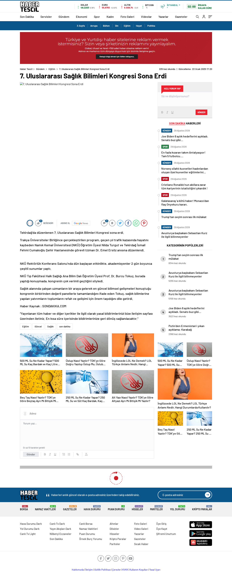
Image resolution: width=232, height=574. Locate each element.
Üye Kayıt (161, 528)
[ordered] (63, 454)
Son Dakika (27, 16)
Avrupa (94, 25)
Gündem (64, 16)
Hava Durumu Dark (31, 523)
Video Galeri (141, 528)
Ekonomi (81, 16)
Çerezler (116, 569)
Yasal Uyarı (154, 569)
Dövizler (114, 528)
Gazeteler (181, 16)
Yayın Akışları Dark (60, 528)
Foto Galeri (127, 16)
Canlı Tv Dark (57, 523)
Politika (151, 25)
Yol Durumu (177, 508)
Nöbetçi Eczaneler (60, 533)
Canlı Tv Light (28, 533)
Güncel (38, 326)
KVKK (125, 569)
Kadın (110, 16)
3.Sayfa (81, 25)
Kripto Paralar (202, 508)
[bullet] (68, 454)
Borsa (24, 508)
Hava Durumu (92, 508)
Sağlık (50, 326)
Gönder (31, 454)
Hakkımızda (78, 569)
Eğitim (127, 25)
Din (116, 25)
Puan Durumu (116, 508)
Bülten (106, 25)
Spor (97, 16)
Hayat (139, 25)
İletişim (89, 569)
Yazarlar (163, 16)
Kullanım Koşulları (139, 569)
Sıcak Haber (141, 544)
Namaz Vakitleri (45, 508)
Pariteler (156, 508)
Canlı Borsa (85, 523)
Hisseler (137, 508)
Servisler (46, 16)
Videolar (146, 16)
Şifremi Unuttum (166, 533)
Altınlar (114, 523)
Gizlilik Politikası (102, 569)
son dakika (64, 326)
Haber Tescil (26, 69)
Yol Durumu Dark (30, 528)
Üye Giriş (161, 523)
